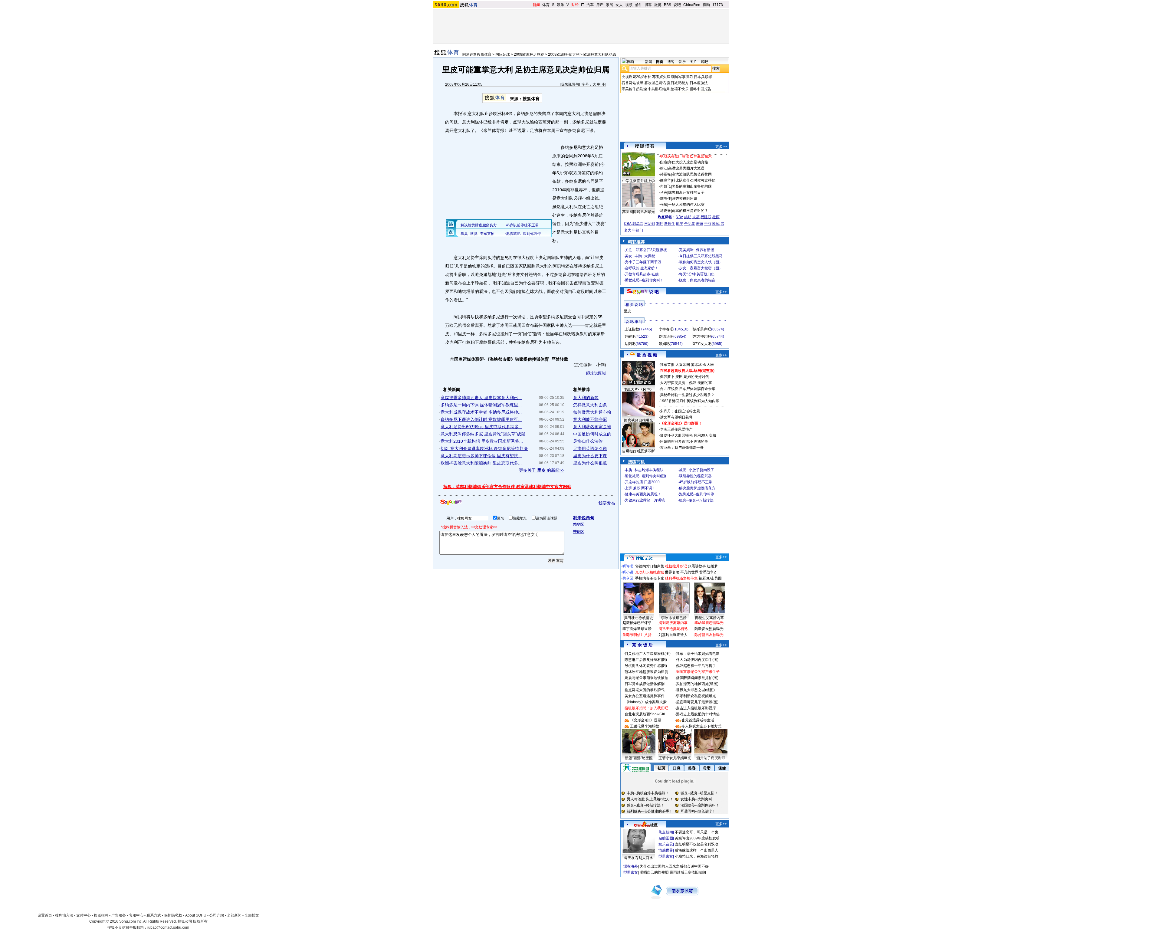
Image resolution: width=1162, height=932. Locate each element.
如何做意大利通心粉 (592, 412)
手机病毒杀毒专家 (649, 578)
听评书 (627, 566)
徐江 (663, 168)
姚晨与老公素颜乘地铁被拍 (646, 678)
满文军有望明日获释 (676, 417)
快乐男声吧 (702, 329)
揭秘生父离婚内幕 (709, 618)
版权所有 (200, 921)
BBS (667, 5)
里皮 (627, 311)
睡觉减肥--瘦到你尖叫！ (644, 280)
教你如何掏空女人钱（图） (701, 262)
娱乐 (560, 5)
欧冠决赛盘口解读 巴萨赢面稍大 (686, 156)
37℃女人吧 (702, 344)
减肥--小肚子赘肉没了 (696, 470)
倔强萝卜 (667, 377)
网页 (659, 62)
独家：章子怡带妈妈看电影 (698, 653)
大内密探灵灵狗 (672, 383)
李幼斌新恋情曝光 (709, 623)
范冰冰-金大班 (702, 365)
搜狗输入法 (64, 915)
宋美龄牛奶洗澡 (634, 89)
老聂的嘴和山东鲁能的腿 (692, 186)
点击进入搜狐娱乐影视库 (696, 708)
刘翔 (659, 224)
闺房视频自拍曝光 (638, 420)
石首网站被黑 (632, 83)
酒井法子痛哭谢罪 (710, 758)
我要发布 (606, 503)
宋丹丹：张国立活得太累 (680, 411)
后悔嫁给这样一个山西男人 (696, 850)
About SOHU (195, 915)
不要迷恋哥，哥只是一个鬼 (696, 832)
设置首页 (45, 915)
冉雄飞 (665, 186)
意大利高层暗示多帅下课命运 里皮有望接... (481, 455)
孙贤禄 (665, 174)
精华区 (578, 524)
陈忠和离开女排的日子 (686, 192)
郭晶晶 (637, 224)
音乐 (682, 62)
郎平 (679, 224)
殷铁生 (669, 224)
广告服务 (118, 915)
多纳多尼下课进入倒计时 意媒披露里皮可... (481, 419)
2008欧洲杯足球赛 (529, 54)
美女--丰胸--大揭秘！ (642, 256)
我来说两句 (570, 84)
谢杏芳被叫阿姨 (684, 198)
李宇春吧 (666, 329)
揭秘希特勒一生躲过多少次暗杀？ (687, 395)
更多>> (721, 147)
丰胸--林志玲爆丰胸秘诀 (644, 470)
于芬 (707, 224)
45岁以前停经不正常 (695, 482)
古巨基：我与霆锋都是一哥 (682, 447)
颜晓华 (665, 180)
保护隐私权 (173, 915)
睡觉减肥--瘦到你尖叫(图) (645, 476)
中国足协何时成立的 (592, 434)
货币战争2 (707, 572)
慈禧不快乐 (680, 89)
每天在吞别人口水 (638, 858)
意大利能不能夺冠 (590, 419)
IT (582, 5)
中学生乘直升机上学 (638, 181)
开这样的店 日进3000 (642, 482)
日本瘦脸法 (699, 83)
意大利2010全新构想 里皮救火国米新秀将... (482, 441)
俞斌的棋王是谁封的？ (690, 210)
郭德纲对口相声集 (649, 566)
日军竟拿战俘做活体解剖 (645, 684)
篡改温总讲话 (655, 83)
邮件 (638, 5)
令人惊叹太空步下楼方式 (701, 726)
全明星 (689, 224)
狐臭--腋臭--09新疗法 (696, 500)
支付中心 (83, 915)
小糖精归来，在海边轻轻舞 (696, 856)
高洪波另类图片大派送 (686, 168)
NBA (679, 217)
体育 (546, 5)
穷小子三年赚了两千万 (643, 262)
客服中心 (136, 915)
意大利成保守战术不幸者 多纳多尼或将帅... (481, 412)
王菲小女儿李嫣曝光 (674, 758)
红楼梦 (712, 566)
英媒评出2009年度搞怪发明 (697, 838)
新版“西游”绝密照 (639, 758)
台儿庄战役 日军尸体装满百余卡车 (687, 389)
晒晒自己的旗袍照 (654, 872)
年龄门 (637, 230)
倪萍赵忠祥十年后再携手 (696, 666)
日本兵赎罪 (703, 77)
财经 (575, 5)
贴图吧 (630, 344)
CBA (628, 224)
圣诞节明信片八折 (637, 635)
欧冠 (716, 224)
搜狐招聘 (101, 915)
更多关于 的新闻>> (541, 470)
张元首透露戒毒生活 (697, 720)
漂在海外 (630, 866)
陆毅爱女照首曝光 (709, 629)
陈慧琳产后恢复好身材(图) (646, 660)
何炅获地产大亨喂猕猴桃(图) (648, 653)
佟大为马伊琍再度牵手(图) (697, 660)
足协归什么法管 (588, 441)
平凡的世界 (689, 572)
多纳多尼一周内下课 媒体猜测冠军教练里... (481, 404)
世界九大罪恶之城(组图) (695, 690)
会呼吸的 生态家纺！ (641, 268)
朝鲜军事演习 (682, 77)
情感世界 (665, 850)
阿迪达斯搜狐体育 (476, 54)
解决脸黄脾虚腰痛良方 (697, 488)
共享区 (627, 578)
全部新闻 (234, 915)
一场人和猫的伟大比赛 (686, 204)
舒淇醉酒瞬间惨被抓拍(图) (697, 678)
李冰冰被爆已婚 (674, 618)
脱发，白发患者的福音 (697, 280)
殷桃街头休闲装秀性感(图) (646, 666)
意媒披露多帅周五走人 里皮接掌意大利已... (481, 397)
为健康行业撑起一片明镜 (645, 500)
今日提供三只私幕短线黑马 (701, 256)
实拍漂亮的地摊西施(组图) (697, 684)
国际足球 (502, 54)
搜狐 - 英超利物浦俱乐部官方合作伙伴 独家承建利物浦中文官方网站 (507, 486)
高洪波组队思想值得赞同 (692, 174)
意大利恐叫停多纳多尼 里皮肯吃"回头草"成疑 (483, 434)
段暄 (663, 162)
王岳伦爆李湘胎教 (644, 726)
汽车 (590, 5)
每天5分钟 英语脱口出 (697, 274)
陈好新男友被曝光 (709, 635)
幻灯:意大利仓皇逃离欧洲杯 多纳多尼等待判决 (484, 448)
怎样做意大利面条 (590, 404)
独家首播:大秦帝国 (675, 365)
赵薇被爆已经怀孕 (637, 623)
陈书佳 (665, 198)
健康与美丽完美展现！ (643, 494)
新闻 (536, 5)
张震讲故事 (697, 566)
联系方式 (153, 915)
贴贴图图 (665, 838)
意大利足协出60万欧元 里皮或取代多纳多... (481, 426)
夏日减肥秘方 (678, 83)
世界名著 (672, 572)
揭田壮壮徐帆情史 (638, 618)
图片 (693, 62)
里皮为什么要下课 (590, 455)
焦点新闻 (665, 832)
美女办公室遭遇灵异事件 (645, 696)
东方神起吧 (702, 336)
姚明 (687, 217)
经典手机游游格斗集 (681, 578)
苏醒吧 (630, 336)
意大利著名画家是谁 (592, 426)
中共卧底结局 (659, 89)
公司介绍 (216, 915)
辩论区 (578, 532)
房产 (599, 5)
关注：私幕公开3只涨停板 (646, 250)
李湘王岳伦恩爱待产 (676, 429)
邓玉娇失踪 (661, 77)
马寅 (663, 192)
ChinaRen (691, 5)
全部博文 (252, 915)
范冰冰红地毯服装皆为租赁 (646, 672)
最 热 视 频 (647, 355)
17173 (717, 5)
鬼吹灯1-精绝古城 (649, 572)
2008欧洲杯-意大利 (563, 54)
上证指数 (632, 329)
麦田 (679, 377)
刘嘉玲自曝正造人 (673, 635)
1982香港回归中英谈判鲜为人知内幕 (689, 401)
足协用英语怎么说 (590, 448)
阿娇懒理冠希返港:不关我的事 (684, 441)
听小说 (627, 572)
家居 (609, 5)
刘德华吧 (666, 336)
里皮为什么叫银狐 (590, 463)
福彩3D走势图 (710, 578)
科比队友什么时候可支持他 (693, 180)
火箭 (696, 217)
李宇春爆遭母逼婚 (637, 629)
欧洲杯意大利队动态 (599, 54)
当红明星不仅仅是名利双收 (696, 844)
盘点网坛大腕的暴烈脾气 (645, 690)
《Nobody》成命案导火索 (646, 702)
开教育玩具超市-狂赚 (642, 274)
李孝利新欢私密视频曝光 (696, 696)
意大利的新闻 (586, 397)
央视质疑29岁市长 (636, 77)
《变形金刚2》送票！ (647, 720)
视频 (628, 5)
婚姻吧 (664, 344)
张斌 (663, 204)
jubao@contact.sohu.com (168, 927)
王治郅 (649, 224)
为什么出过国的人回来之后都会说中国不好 (674, 866)
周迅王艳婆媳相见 (673, 629)
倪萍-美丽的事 (700, 383)
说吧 (677, 5)
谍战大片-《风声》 (638, 389)
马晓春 (665, 210)
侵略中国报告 (700, 89)
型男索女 (665, 856)
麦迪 (699, 224)
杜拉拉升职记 (676, 566)
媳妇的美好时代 (696, 377)
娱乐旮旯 (665, 844)
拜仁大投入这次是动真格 (688, 162)
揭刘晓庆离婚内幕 (673, 623)
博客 (648, 5)
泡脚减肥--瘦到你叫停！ (698, 494)
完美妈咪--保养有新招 (696, 250)
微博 (657, 5)
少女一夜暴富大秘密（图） (701, 268)
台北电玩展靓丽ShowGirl (645, 714)
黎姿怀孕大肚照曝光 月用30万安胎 (688, 435)
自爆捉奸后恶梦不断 (638, 451)
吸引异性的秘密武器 (695, 476)
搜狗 (706, 5)
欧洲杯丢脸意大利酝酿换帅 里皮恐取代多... (481, 463)
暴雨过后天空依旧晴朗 (688, 872)
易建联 (706, 217)
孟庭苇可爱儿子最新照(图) (697, 702)
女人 (619, 5)
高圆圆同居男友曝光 (638, 212)
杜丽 (716, 217)
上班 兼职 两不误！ (640, 488)
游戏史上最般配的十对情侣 (698, 714)
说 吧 (654, 291)
